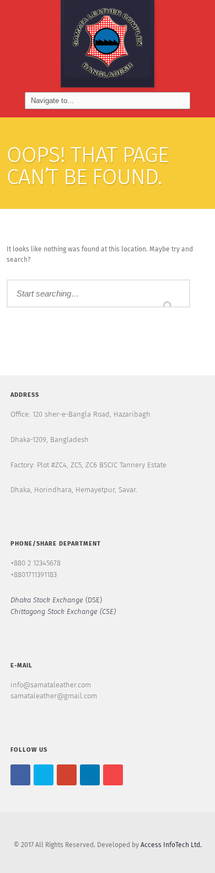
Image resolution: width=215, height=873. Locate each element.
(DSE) (56, 600)
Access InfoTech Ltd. (171, 845)
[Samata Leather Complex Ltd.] (107, 46)
